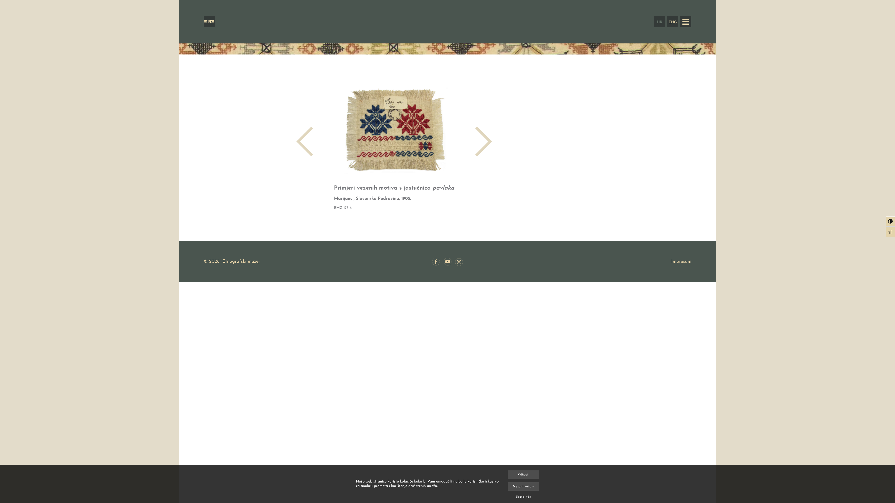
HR (659, 22)
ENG (673, 22)
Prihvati (523, 474)
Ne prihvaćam (523, 486)
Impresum (681, 261)
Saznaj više (523, 496)
